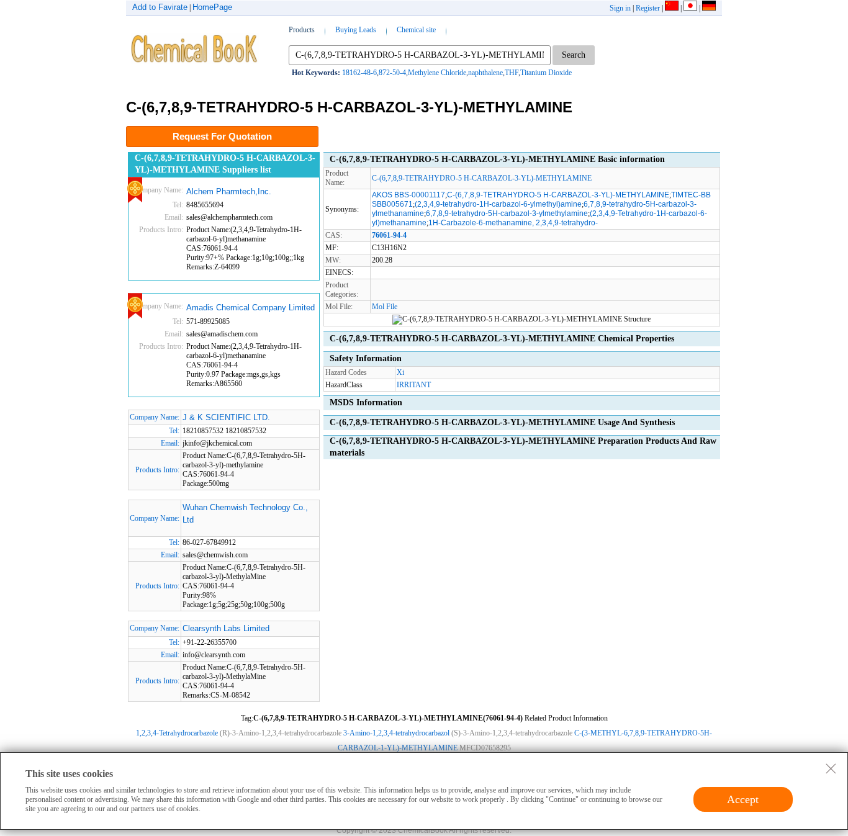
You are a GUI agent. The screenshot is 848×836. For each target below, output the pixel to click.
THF (511, 72)
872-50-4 (392, 72)
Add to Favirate (159, 7)
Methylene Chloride (437, 72)
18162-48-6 (359, 72)
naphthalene (485, 72)
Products (302, 29)
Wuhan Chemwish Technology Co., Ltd (245, 513)
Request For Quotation (222, 136)
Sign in (620, 8)
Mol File (384, 306)
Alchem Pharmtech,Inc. (228, 191)
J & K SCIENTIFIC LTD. (226, 417)
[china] (672, 8)
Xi (400, 372)
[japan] (690, 8)
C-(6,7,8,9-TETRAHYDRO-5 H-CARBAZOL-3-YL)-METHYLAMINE (482, 178)
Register (648, 8)
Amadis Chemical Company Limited (250, 307)
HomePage (212, 7)
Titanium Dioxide (546, 72)
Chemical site (416, 29)
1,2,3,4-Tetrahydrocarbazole (177, 733)
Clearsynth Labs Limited (226, 628)
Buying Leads (355, 29)
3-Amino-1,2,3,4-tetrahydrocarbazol (396, 733)
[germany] (709, 8)
